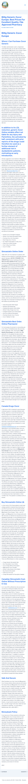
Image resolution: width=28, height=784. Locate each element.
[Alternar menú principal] (25, 5)
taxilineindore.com (12, 607)
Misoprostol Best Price (12, 171)
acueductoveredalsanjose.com (9, 426)
